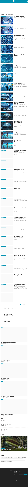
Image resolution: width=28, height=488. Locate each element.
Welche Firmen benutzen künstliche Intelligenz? (20, 151)
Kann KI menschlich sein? (18, 236)
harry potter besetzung (10, 457)
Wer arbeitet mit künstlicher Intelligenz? (19, 132)
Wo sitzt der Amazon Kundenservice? (5, 360)
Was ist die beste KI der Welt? (19, 35)
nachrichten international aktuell (4, 457)
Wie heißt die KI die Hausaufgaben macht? (20, 285)
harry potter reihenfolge (3, 461)
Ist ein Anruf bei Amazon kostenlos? (5, 378)
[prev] (24, 437)
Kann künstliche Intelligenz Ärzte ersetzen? (19, 266)
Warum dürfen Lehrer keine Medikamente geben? (19, 112)
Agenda (1, 421)
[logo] (14, 1)
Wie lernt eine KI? (17, 188)
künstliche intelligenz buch (9, 461)
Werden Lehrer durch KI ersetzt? (19, 255)
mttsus (5, 322)
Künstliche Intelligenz (3, 429)
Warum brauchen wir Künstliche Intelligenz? (19, 55)
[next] (26, 437)
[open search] (27, 1)
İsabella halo (15, 17)
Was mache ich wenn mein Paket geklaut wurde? (7, 414)
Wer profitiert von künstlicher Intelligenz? (19, 93)
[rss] (19, 471)
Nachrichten (2, 430)
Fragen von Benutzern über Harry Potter (5, 424)
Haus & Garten (2, 420)
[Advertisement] (14, 7)
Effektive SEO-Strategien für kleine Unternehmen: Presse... (8, 342)
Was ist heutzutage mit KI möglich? (20, 207)
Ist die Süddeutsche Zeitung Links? (8, 314)
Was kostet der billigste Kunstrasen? (6, 449)
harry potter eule (19, 457)
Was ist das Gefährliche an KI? (19, 16)
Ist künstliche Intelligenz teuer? (19, 169)
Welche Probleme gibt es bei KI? (19, 73)
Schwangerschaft (2, 425)
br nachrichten (15, 457)
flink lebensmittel (6, 308)
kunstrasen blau (24, 457)
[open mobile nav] (1, 1)
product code (1, 487)
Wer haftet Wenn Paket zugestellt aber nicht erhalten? (8, 396)
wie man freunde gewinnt (7, 321)
